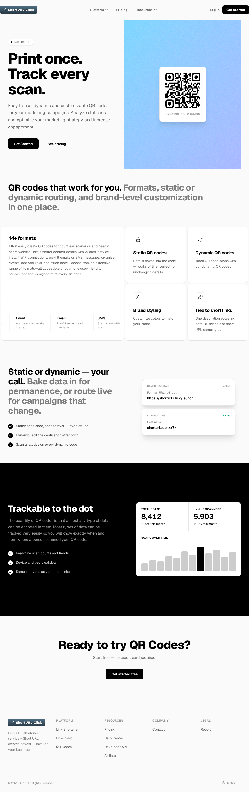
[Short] (18, 10)
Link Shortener (67, 729)
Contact (158, 729)
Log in (215, 10)
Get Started (23, 144)
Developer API (115, 747)
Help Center (113, 738)
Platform (97, 10)
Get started (235, 10)
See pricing (57, 144)
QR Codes (64, 747)
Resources (144, 10)
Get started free (125, 674)
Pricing (122, 10)
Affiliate (110, 755)
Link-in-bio (64, 738)
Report (206, 729)
